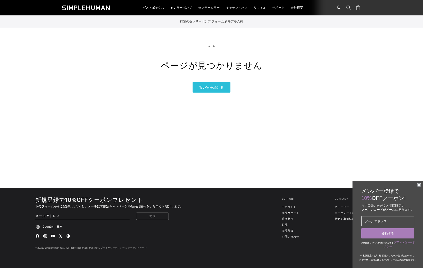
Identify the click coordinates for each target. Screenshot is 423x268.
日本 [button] (59, 227)
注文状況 (287, 218)
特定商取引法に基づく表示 (352, 218)
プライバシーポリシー (112, 247)
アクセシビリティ (137, 247)
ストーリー (342, 206)
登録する (388, 233)
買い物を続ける (211, 87)
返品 (285, 224)
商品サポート (290, 212)
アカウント (289, 206)
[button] (153, 7)
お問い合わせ (290, 236)
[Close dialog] (419, 185)
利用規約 (93, 247)
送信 (152, 216)
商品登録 (287, 230)
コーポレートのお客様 (349, 212)
